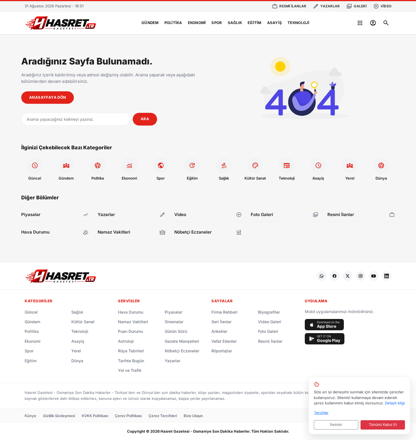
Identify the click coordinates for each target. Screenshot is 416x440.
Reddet (336, 424)
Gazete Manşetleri (182, 341)
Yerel (76, 350)
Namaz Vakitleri (133, 321)
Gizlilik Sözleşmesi (59, 415)
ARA (145, 119)
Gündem (150, 22)
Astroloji (126, 341)
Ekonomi (197, 22)
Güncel (31, 312)
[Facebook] (334, 276)
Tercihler (321, 413)
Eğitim (254, 22)
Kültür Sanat (83, 321)
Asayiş (274, 22)
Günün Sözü (176, 331)
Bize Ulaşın (193, 415)
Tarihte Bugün (131, 360)
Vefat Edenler (224, 341)
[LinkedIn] (386, 276)
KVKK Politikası (95, 415)
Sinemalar (174, 321)
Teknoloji (298, 22)
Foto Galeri (268, 331)
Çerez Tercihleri (163, 415)
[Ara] (386, 23)
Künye (30, 415)
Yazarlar (172, 360)
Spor (216, 22)
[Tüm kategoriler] (360, 23)
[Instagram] (360, 276)
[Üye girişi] (373, 23)
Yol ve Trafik (129, 370)
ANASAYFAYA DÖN (47, 97)
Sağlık (235, 22)
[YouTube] (373, 276)
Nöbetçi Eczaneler (182, 350)
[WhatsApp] (321, 276)
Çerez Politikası (128, 415)
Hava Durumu (130, 312)
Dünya (77, 360)
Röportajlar (221, 350)
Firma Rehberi (224, 312)
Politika (173, 22)
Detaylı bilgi (395, 403)
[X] (347, 276)
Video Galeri (269, 321)
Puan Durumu (130, 331)
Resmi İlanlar (270, 341)
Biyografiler (269, 312)
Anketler (219, 331)
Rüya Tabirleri (131, 350)
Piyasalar (173, 312)
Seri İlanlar (221, 321)
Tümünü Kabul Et (383, 424)
